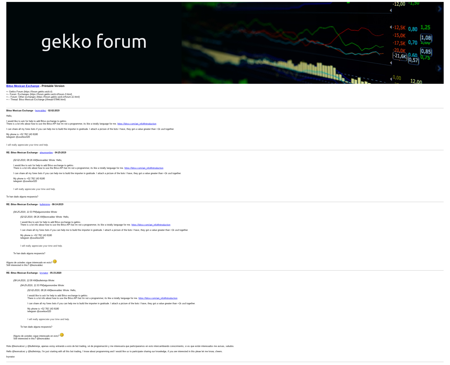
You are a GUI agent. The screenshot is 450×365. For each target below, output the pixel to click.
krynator (44, 273)
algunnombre (46, 152)
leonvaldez (40, 110)
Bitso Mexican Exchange (22, 85)
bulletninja (45, 204)
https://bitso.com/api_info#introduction (136, 123)
